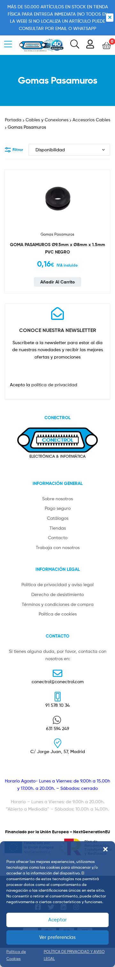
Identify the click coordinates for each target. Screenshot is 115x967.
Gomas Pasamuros (57, 234)
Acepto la (43, 384)
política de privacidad (54, 384)
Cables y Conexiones (47, 119)
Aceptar (57, 920)
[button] (105, 849)
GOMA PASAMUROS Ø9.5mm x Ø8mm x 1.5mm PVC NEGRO (57, 248)
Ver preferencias (57, 937)
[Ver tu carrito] (106, 45)
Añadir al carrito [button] (57, 282)
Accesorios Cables (91, 119)
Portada (13, 119)
